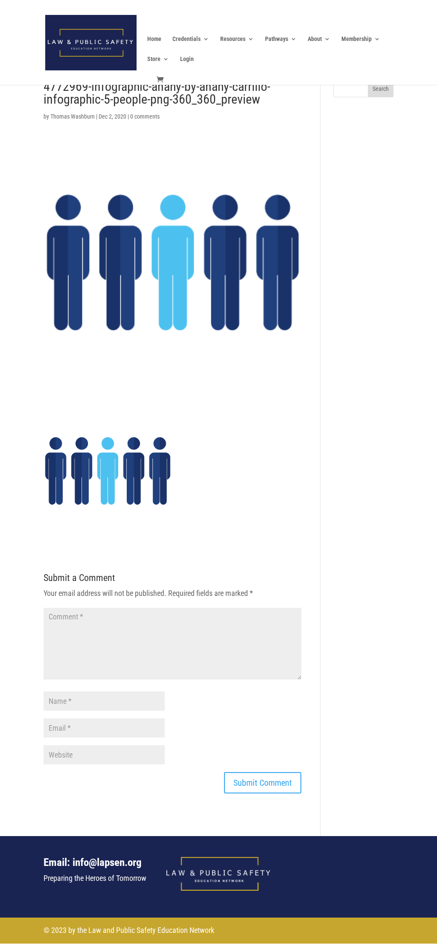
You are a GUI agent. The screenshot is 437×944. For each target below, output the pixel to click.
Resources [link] (232, 39)
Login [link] (187, 59)
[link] (90, 41)
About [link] (315, 39)
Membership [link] (356, 39)
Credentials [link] (186, 39)
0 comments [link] (145, 116)
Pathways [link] (276, 39)
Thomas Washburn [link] (72, 116)
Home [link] (154, 39)
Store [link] (153, 59)
